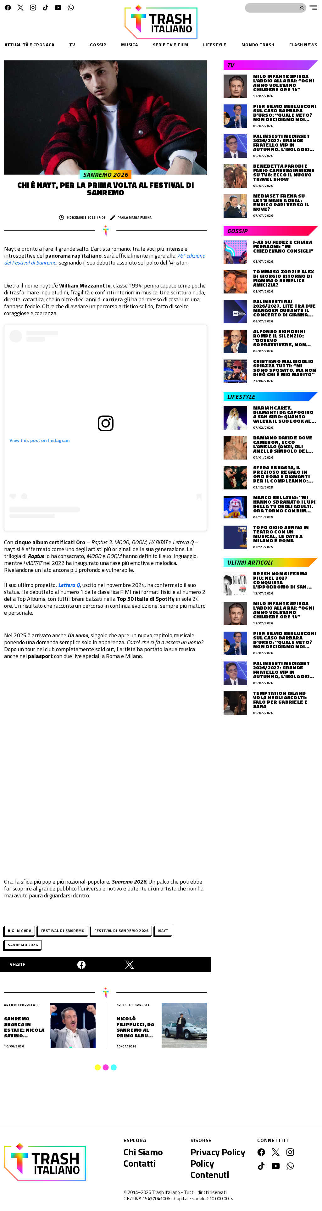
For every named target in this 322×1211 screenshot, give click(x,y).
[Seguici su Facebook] (8, 7)
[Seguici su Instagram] (33, 7)
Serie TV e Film (170, 44)
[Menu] (313, 7)
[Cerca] (302, 8)
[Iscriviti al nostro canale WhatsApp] (70, 7)
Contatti (139, 1163)
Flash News (303, 44)
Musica (129, 44)
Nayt (163, 931)
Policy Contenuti (210, 1169)
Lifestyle (214, 44)
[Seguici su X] (20, 7)
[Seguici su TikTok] (45, 7)
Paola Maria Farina (135, 217)
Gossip (98, 44)
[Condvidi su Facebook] (81, 965)
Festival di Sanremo (63, 931)
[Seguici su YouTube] (58, 7)
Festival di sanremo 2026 (121, 931)
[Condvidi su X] (130, 965)
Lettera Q (69, 585)
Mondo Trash (258, 44)
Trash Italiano (166, 1192)
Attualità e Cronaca (29, 44)
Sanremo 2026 (23, 945)
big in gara (19, 931)
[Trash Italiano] (45, 1162)
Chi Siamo (143, 1152)
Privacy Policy (218, 1152)
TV (72, 44)
